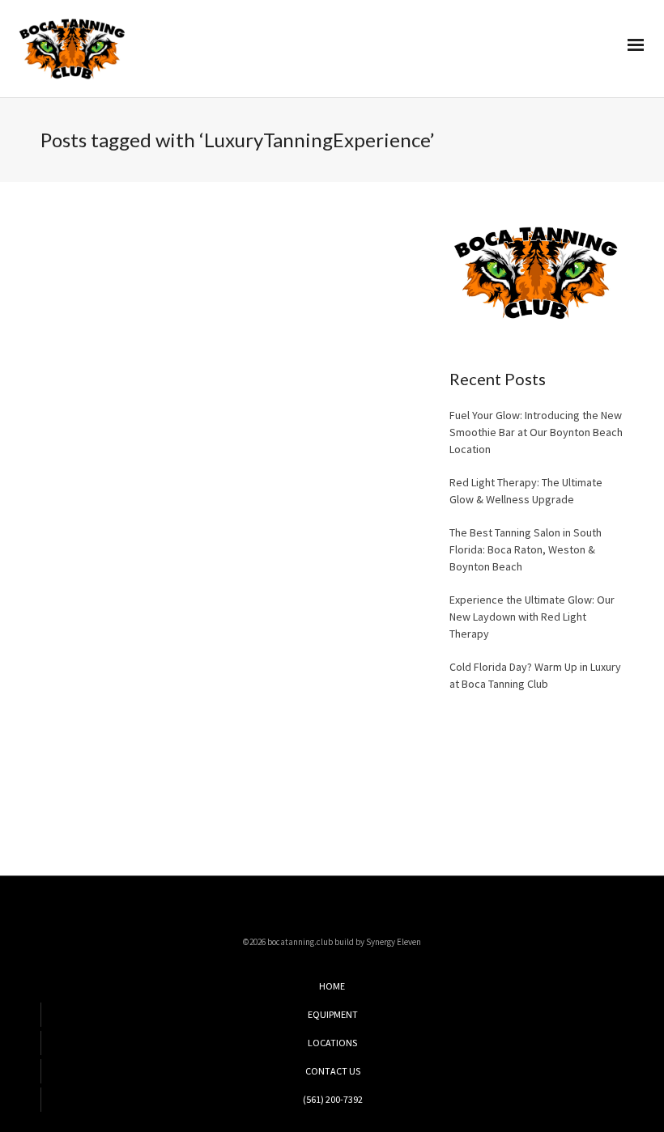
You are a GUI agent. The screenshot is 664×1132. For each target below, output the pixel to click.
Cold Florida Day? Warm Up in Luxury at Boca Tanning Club (535, 675)
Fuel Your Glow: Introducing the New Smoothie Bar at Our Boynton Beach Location (536, 432)
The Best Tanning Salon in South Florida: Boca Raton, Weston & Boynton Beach (525, 549)
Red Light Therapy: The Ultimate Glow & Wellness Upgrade (525, 491)
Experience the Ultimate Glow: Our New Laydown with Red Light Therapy (532, 616)
